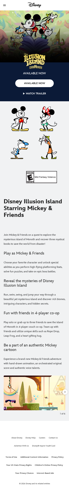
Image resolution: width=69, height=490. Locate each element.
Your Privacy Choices (24, 473)
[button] (4, 5)
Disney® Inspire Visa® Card (43, 446)
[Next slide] (62, 393)
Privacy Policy (58, 457)
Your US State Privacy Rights (19, 465)
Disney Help (31, 438)
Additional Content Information (34, 457)
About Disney (16, 438)
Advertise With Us (21, 446)
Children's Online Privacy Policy (49, 465)
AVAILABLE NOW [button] (34, 83)
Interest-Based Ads (45, 473)
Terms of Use (11, 457)
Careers (42, 438)
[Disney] (34, 5)
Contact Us (53, 438)
